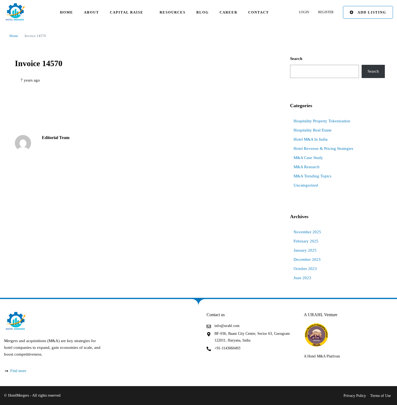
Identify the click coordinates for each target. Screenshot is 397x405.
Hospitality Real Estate (313, 130)
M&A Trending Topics (312, 176)
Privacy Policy (355, 396)
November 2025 (307, 232)
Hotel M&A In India (311, 139)
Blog (202, 12)
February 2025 (306, 241)
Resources (173, 12)
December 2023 (307, 259)
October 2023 (305, 268)
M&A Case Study (308, 158)
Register (326, 12)
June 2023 (302, 278)
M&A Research (306, 167)
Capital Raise (126, 12)
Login (304, 12)
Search (296, 58)
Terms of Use (380, 396)
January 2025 (305, 250)
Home (66, 12)
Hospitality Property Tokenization (322, 121)
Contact (258, 12)
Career (228, 12)
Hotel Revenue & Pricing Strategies (323, 148)
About (91, 12)
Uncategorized (306, 185)
